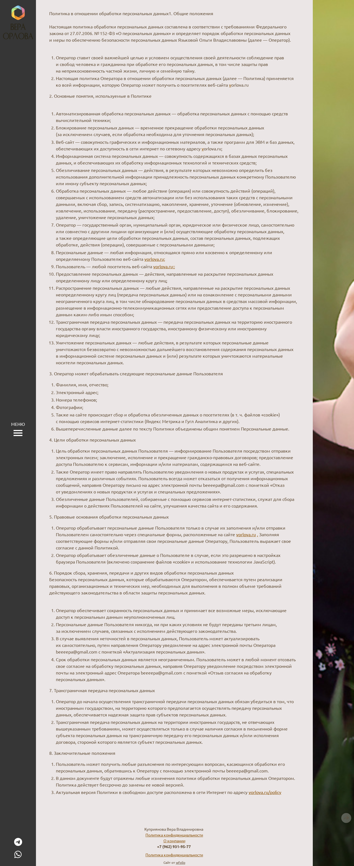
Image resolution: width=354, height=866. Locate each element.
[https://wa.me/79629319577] (18, 854)
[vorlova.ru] (18, 22)
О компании (174, 840)
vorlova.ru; (154, 259)
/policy (274, 792)
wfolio (180, 862)
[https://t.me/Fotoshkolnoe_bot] (18, 842)
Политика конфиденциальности (174, 834)
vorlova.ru (246, 534)
